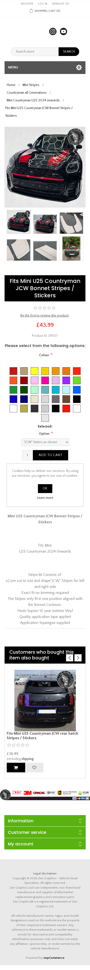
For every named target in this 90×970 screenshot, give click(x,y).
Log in (42, 3)
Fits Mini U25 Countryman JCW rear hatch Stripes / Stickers (42, 735)
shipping (27, 759)
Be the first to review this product (44, 315)
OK (45, 488)
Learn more (45, 498)
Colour (44, 355)
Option (44, 434)
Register (27, 3)
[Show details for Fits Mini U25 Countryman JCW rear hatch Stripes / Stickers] (45, 700)
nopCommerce (53, 957)
